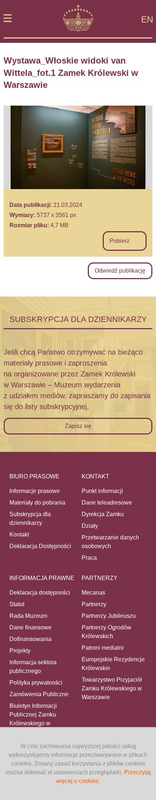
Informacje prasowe (34, 491)
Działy (90, 526)
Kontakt (19, 534)
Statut (16, 604)
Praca (89, 558)
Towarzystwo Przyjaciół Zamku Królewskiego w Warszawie (112, 688)
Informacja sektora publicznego (33, 666)
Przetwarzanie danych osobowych (110, 541)
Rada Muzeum (28, 616)
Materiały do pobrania (37, 502)
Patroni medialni (103, 648)
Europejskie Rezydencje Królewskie (113, 663)
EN (147, 19)
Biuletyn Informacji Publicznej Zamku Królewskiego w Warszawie (33, 719)
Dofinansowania (30, 639)
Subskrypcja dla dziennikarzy (30, 518)
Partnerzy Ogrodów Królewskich (106, 631)
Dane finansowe (30, 627)
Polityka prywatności (35, 682)
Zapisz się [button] (78, 426)
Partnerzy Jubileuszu (109, 616)
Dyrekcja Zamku (103, 514)
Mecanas (93, 592)
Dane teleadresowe (107, 502)
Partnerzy (94, 604)
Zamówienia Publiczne (39, 694)
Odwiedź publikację (120, 271)
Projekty (19, 651)
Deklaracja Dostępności (40, 546)
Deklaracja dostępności (39, 592)
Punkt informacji (102, 491)
